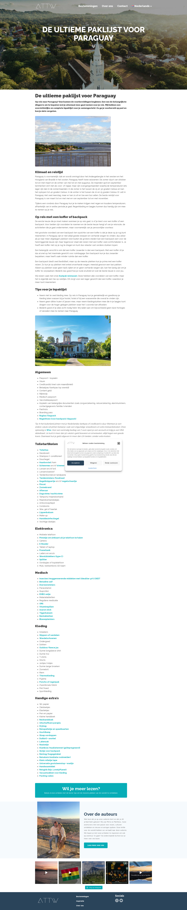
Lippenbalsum (46, 512)
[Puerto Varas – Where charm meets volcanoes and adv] (46, 872)
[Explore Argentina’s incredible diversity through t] (140, 872)
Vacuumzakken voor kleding (53, 773)
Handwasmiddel (47, 766)
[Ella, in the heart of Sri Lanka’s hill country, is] (93, 872)
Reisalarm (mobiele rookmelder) (55, 757)
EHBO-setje (45, 594)
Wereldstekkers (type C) (51, 556)
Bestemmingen (88, 6)
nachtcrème (57, 493)
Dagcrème (44, 493)
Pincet (42, 484)
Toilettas (43, 450)
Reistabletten (46, 616)
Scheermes (44, 465)
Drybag (42, 726)
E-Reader (43, 544)
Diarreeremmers (47, 585)
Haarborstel (45, 462)
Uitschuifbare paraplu (50, 723)
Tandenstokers (46, 478)
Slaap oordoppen (47, 735)
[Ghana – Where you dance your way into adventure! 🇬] (70, 872)
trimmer (60, 465)
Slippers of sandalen (49, 635)
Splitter (43, 559)
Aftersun (43, 490)
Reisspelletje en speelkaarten (54, 729)
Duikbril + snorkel (47, 738)
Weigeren (93, 463)
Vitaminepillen (46, 607)
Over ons (107, 6)
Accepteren (76, 463)
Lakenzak (44, 741)
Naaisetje (44, 744)
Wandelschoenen (48, 638)
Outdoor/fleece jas (48, 647)
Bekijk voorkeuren (111, 463)
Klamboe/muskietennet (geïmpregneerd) (59, 748)
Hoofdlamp (44, 732)
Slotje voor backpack (49, 751)
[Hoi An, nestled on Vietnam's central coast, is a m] (117, 872)
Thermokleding (46, 675)
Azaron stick (45, 610)
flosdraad (59, 478)
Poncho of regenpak (49, 682)
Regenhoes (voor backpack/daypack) (57, 419)
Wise (48, 430)
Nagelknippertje (47, 481)
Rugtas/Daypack (47, 415)
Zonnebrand (45, 487)
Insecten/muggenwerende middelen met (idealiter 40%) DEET (69, 578)
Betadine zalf (46, 582)
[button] (119, 443)
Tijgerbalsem (45, 613)
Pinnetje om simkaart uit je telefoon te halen (61, 538)
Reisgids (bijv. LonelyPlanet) (53, 770)
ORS (41, 603)
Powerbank (44, 550)
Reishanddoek (46, 720)
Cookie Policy (92, 468)
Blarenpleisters (46, 619)
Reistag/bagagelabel (50, 754)
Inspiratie (80, 901)
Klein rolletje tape (48, 760)
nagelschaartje (69, 481)
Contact (122, 6)
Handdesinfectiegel (49, 518)
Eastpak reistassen (68, 276)
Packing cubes (46, 776)
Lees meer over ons (96, 845)
